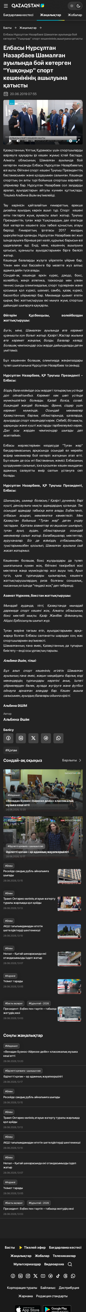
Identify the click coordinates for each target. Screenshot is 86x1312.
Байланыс (48, 1288)
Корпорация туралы (22, 1288)
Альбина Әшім (16, 719)
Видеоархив (54, 1264)
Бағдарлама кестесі (18, 15)
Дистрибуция (69, 1288)
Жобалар (75, 15)
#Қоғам (11, 750)
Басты (7, 27)
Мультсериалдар (27, 1264)
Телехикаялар (64, 1256)
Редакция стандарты (52, 1296)
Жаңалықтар (50, 15)
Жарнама (25, 1296)
